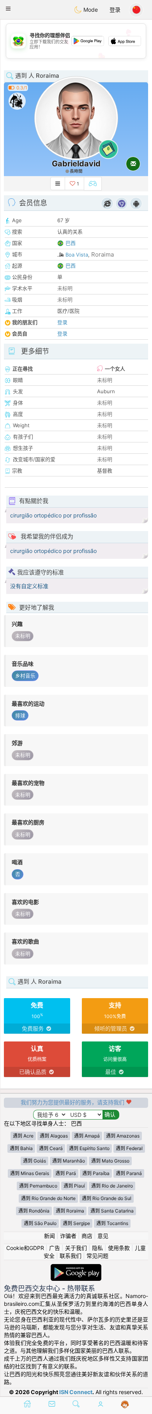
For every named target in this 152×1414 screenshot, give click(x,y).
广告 (54, 1248)
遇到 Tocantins (112, 1223)
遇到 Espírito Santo (89, 1148)
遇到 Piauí (74, 1186)
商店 (86, 1235)
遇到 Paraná (129, 1173)
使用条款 (119, 1248)
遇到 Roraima (70, 1211)
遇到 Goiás (34, 1161)
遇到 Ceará (51, 1148)
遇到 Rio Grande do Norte (48, 1198)
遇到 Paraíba (96, 1173)
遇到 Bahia (21, 1148)
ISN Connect (75, 1392)
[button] (8, 8)
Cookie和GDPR (25, 1248)
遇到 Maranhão (68, 1161)
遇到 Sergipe (76, 1223)
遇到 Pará (65, 1173)
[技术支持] (125, 1404)
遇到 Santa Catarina (112, 1211)
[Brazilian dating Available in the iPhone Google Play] (76, 1267)
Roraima (102, 254)
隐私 (97, 1248)
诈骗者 (68, 1235)
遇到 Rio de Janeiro (112, 1186)
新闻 (49, 1235)
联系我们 (70, 1255)
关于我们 (76, 1248)
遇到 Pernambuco (38, 1186)
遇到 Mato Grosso (110, 1161)
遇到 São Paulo (40, 1223)
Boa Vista (76, 254)
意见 (102, 1235)
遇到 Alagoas (54, 1136)
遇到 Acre (23, 1136)
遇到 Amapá (87, 1136)
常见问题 (97, 1255)
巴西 (70, 243)
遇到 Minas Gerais (29, 1173)
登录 (115, 9)
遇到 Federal (129, 1148)
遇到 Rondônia (33, 1211)
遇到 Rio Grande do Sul (106, 1198)
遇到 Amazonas (123, 1136)
